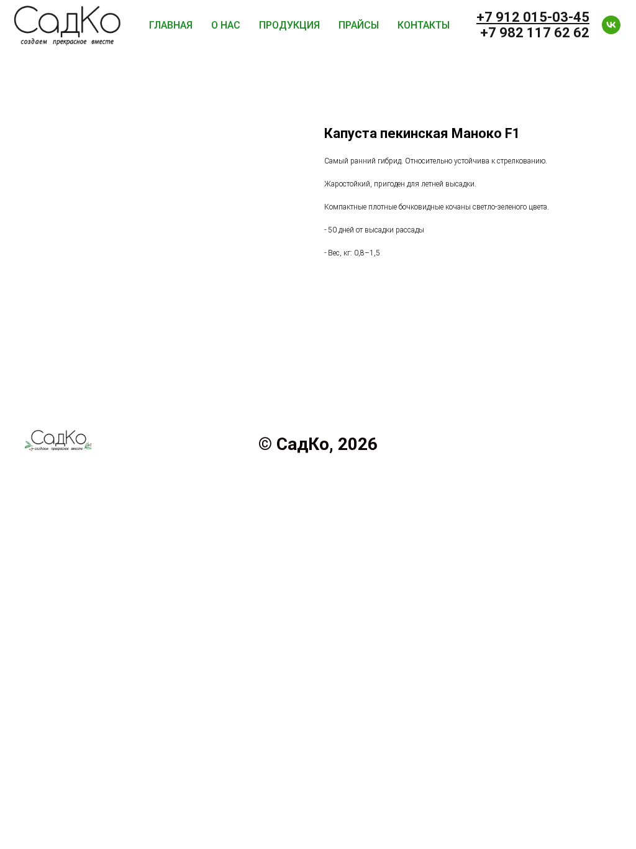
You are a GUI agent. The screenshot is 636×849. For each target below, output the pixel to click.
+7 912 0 (503, 17)
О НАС (225, 25)
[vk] (611, 25)
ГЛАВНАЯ (171, 25)
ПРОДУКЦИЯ (289, 25)
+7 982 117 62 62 (534, 32)
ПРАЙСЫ (358, 25)
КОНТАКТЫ (424, 25)
